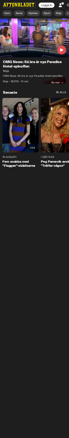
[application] (34, 37)
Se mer (55, 82)
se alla (61, 92)
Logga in (46, 5)
